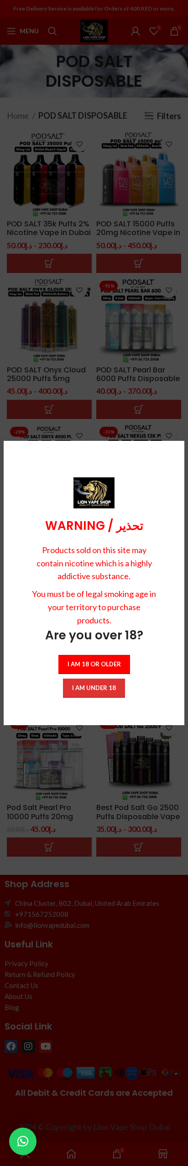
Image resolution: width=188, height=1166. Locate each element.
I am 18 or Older (94, 664)
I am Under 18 (94, 687)
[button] (23, 1141)
